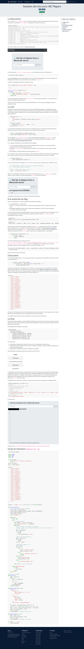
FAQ (51, 632)
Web (23, 643)
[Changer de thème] (71, 1)
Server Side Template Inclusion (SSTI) (23, 140)
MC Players (54, 6)
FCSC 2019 (38, 644)
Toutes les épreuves (26, 632)
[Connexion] (75, 1)
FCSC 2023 (38, 638)
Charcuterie (65, 26)
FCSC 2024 (38, 637)
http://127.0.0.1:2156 (30, 47)
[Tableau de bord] (73, 1)
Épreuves (20, 1)
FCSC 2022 (38, 640)
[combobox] (54, 2)
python (43, 9)
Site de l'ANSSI (53, 637)
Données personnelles (55, 635)
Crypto (23, 634)
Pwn (23, 640)
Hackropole (13, 2)
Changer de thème (68, 632)
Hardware (24, 637)
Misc (23, 638)
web (40, 9)
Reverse (23, 641)
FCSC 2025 (38, 635)
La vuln (63, 23)
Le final (64, 28)
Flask (42, 109)
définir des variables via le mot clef (49, 269)
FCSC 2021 (38, 641)
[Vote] (42, 14)
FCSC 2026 (38, 634)
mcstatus (15, 78)
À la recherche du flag (67, 25)
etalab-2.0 (15, 636)
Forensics (24, 635)
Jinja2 (12, 139)
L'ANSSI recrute (53, 638)
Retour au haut (67, 630)
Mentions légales (54, 634)
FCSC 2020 (38, 643)
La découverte (65, 22)
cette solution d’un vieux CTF (49, 228)
